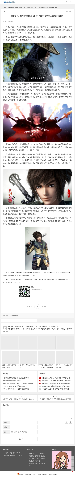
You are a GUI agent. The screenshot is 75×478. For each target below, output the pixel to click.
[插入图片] (70, 422)
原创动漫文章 (12, 7)
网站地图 (42, 474)
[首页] (72, 457)
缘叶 (45, 326)
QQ (5, 432)
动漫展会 (12, 455)
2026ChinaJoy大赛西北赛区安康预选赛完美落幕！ (57, 386)
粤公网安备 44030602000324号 (29, 474)
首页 (4, 7)
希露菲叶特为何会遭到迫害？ (13, 380)
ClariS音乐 (6, 455)
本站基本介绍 (20, 455)
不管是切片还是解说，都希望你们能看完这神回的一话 (58, 389)
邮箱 (5, 427)
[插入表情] (66, 422)
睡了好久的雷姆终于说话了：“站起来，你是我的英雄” (46, 367)
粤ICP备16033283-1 (51, 474)
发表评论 (68, 11)
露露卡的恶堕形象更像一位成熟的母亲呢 (16, 378)
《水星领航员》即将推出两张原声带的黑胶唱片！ (57, 380)
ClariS (18, 453)
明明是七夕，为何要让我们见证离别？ (15, 386)
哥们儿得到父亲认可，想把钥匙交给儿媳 (16, 389)
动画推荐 (9, 320)
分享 (44, 306)
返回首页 (5, 453)
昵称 (5, 422)
